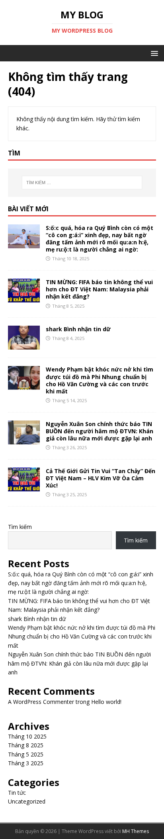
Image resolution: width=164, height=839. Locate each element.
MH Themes (135, 831)
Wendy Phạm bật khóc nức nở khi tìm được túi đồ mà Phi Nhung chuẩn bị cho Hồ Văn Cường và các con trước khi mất (99, 380)
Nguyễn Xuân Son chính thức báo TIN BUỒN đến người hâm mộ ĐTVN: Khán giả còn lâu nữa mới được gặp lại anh (99, 431)
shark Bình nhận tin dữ (78, 329)
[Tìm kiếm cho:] (82, 182)
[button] (153, 53)
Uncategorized (26, 801)
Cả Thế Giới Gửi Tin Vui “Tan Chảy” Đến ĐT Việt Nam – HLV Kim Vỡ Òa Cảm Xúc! (100, 478)
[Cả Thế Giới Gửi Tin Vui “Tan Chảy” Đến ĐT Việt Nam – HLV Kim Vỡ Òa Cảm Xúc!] (24, 487)
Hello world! (106, 701)
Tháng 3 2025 (25, 763)
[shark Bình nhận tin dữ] (24, 345)
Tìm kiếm (20, 527)
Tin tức (17, 792)
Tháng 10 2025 (27, 736)
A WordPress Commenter (41, 701)
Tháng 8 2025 (25, 745)
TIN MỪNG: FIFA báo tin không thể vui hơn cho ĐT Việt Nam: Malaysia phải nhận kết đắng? (99, 289)
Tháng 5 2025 (25, 754)
